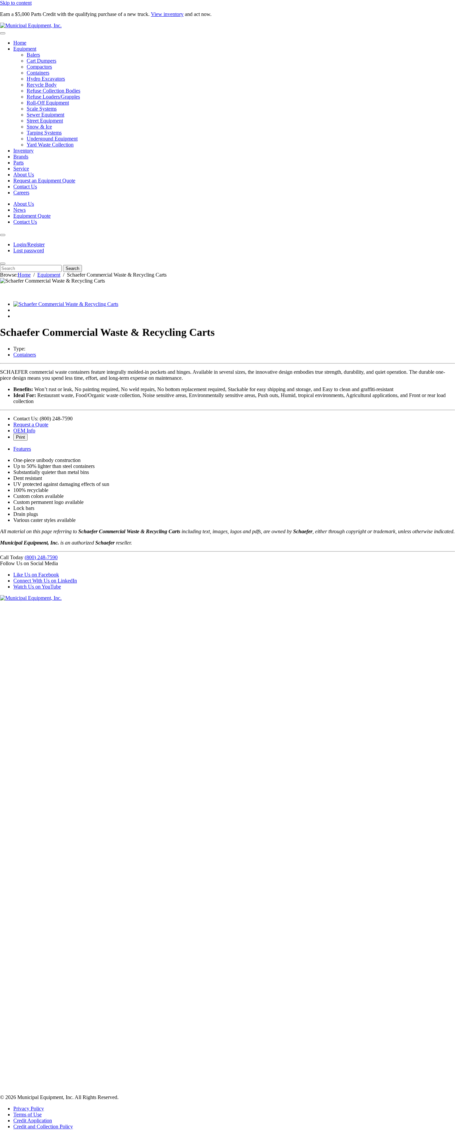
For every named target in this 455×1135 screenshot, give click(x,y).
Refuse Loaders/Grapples (53, 97)
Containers (38, 73)
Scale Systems (42, 109)
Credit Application (32, 1120)
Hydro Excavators (46, 79)
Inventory (23, 150)
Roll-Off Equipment (48, 103)
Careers (21, 192)
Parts (18, 162)
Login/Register (29, 244)
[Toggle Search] (2, 264)
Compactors (39, 67)
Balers (33, 55)
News (19, 210)
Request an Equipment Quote (44, 180)
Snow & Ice (39, 126)
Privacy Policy (28, 1108)
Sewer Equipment (45, 114)
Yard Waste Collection (50, 144)
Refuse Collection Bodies (53, 91)
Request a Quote (30, 424)
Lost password (28, 250)
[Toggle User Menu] (2, 235)
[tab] (65, 304)
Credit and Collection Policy (43, 1126)
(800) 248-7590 (41, 557)
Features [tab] (22, 449)
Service (21, 168)
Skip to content (16, 3)
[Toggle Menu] (2, 33)
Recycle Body (42, 85)
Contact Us (25, 186)
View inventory (167, 14)
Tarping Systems (44, 132)
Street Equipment (45, 120)
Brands (20, 156)
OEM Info (24, 430)
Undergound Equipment (52, 138)
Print (20, 437)
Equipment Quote (32, 216)
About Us (23, 174)
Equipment (24, 49)
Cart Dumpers (41, 61)
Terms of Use (27, 1114)
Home (19, 43)
